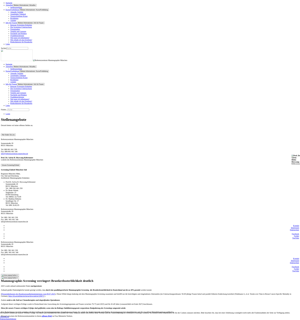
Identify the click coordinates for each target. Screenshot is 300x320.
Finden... (4, 110)
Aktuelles (9, 5)
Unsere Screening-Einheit (10, 165)
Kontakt (296, 226)
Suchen (3, 48)
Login (8, 114)
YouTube (295, 238)
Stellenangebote (16, 7)
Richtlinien (14, 18)
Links (8, 44)
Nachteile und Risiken (18, 34)
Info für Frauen (11, 23)
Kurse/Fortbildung (12, 10)
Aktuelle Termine (16, 12)
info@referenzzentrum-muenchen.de (14, 154)
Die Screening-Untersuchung (21, 27)
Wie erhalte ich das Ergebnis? (21, 40)
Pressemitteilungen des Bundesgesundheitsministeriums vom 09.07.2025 (28, 294)
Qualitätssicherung (17, 36)
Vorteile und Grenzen (18, 31)
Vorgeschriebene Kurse (19, 16)
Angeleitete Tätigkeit (18, 14)
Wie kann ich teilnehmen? (19, 38)
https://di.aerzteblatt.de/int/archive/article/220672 (26, 296)
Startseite (9, 3)
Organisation (15, 29)
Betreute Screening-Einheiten (21, 25)
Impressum (295, 228)
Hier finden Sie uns (8, 135)
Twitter (296, 236)
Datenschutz (294, 230)
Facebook (295, 234)
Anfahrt (13, 20)
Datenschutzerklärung (8, 319)
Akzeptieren (4, 317)
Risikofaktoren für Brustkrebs (21, 42)
